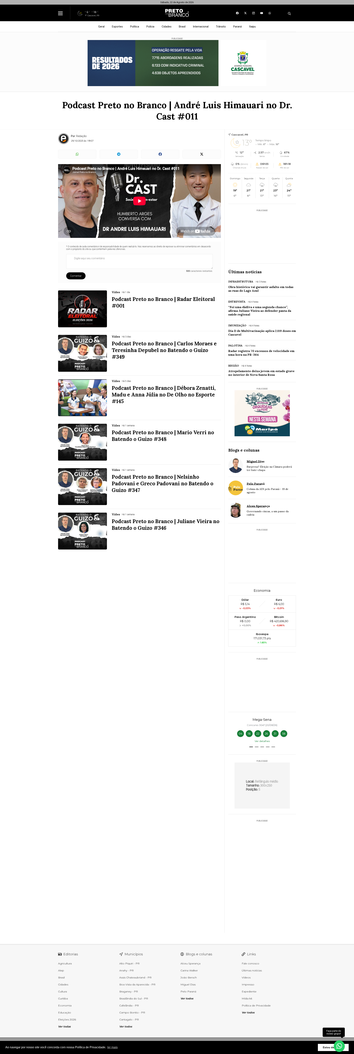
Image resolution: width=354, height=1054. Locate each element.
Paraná (237, 26)
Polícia (150, 26)
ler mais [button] (112, 1047)
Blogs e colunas (243, 450)
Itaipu (252, 26)
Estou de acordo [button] (333, 1047)
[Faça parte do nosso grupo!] (339, 1044)
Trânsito (221, 26)
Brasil (182, 26)
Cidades (166, 26)
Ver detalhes (262, 741)
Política (134, 26)
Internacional (201, 26)
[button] (251, 747)
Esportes (117, 26)
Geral (101, 26)
